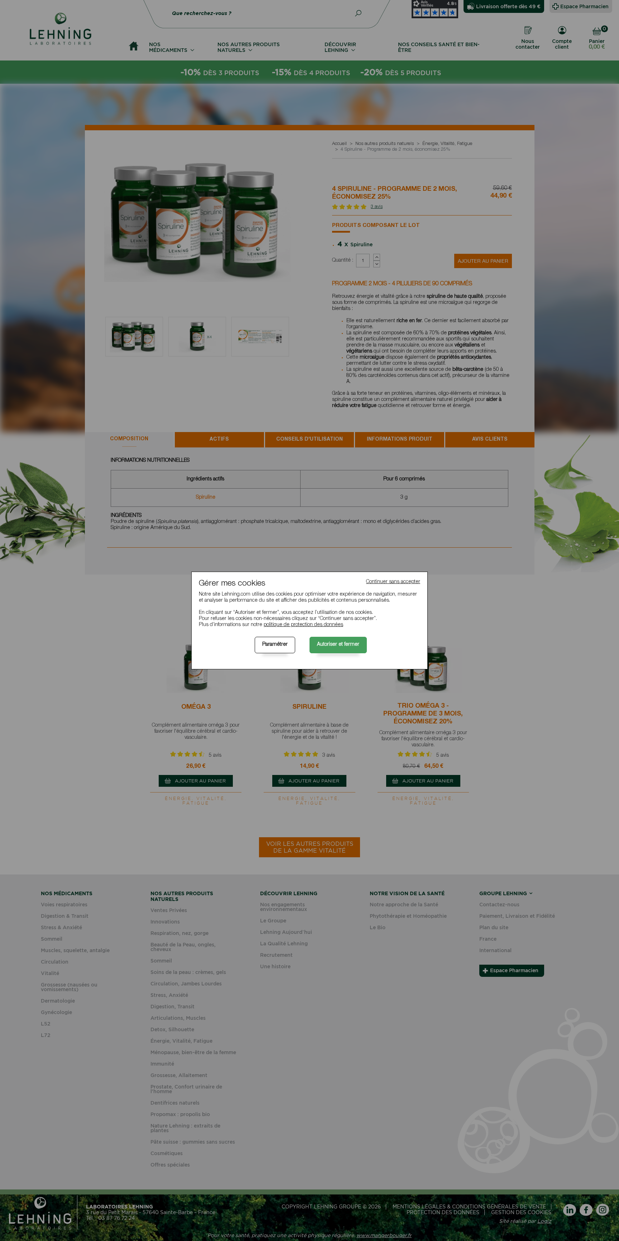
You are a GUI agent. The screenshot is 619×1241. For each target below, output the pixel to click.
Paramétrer (275, 644)
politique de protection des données (303, 624)
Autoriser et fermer (338, 644)
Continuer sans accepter (393, 582)
